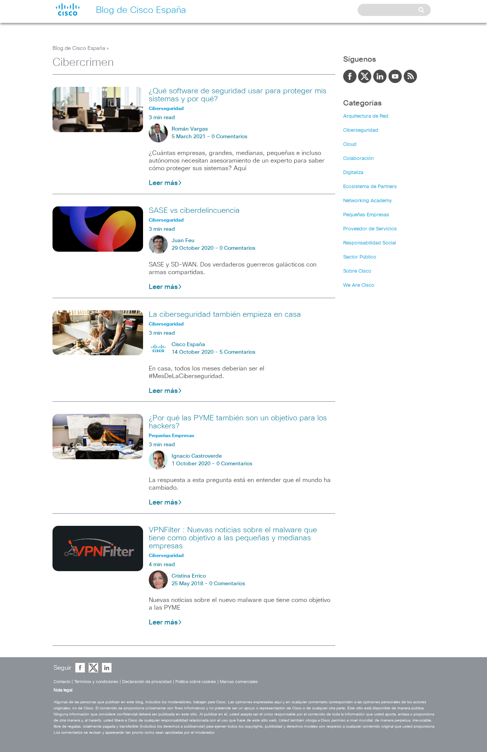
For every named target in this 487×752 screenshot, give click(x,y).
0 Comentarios (229, 136)
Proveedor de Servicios (370, 229)
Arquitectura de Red (365, 116)
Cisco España (188, 344)
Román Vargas (190, 129)
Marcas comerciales (239, 682)
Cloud (349, 144)
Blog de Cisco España (79, 48)
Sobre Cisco (357, 271)
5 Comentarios (237, 352)
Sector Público (359, 257)
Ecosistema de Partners (370, 186)
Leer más (163, 183)
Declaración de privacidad (147, 682)
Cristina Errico (189, 576)
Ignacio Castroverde (197, 456)
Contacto (62, 682)
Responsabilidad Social (369, 243)
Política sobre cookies (195, 682)
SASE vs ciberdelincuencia (194, 210)
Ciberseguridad (360, 130)
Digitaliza (353, 172)
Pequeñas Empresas (366, 214)
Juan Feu (183, 240)
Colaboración (358, 158)
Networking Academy (367, 200)
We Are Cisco (358, 285)
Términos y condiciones (96, 682)
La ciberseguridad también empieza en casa (225, 314)
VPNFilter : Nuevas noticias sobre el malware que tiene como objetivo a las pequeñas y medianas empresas (233, 538)
